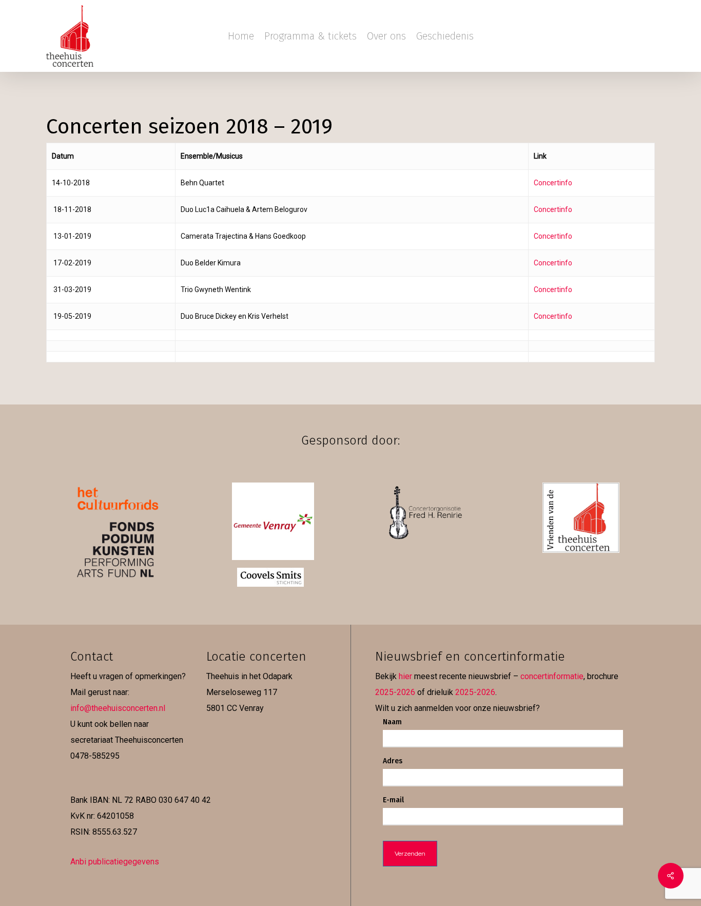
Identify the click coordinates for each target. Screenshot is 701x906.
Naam (392, 722)
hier (405, 676)
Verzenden (410, 853)
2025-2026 (395, 692)
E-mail (393, 800)
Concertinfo (553, 183)
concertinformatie (551, 676)
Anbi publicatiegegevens (114, 861)
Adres (392, 761)
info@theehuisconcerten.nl (117, 708)
